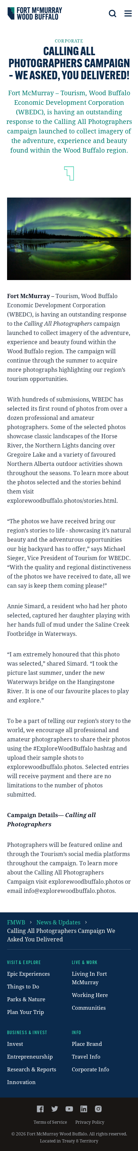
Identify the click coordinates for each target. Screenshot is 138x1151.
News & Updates (58, 922)
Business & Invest (27, 1033)
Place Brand (87, 1043)
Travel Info (86, 1056)
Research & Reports (31, 1069)
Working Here (90, 994)
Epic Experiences (28, 973)
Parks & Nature (26, 999)
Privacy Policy (89, 1122)
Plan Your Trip (25, 1011)
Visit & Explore (24, 962)
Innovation (21, 1082)
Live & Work (84, 962)
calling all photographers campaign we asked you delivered (61, 935)
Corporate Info (90, 1069)
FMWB (16, 922)
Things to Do (23, 986)
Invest (15, 1043)
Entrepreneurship (30, 1056)
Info (76, 1033)
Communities (89, 1007)
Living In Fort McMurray (89, 978)
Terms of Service (50, 1122)
